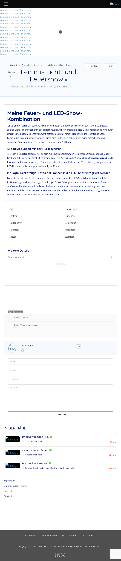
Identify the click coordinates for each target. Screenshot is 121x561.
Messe (13, 236)
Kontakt (8, 491)
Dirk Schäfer (26, 345)
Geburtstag (70, 222)
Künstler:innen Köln (33, 441)
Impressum (9, 480)
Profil (79, 346)
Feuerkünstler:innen (30, 65)
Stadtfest (69, 236)
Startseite (14, 65)
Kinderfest (70, 229)
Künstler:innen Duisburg (48, 468)
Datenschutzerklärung (15, 485)
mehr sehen (61, 263)
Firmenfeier (70, 215)
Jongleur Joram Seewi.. (35, 450)
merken (93, 66)
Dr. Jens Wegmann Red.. (36, 436)
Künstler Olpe (31, 468)
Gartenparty (16, 222)
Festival (13, 215)
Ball (11, 208)
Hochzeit (14, 229)
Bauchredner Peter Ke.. (35, 463)
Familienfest (71, 208)
